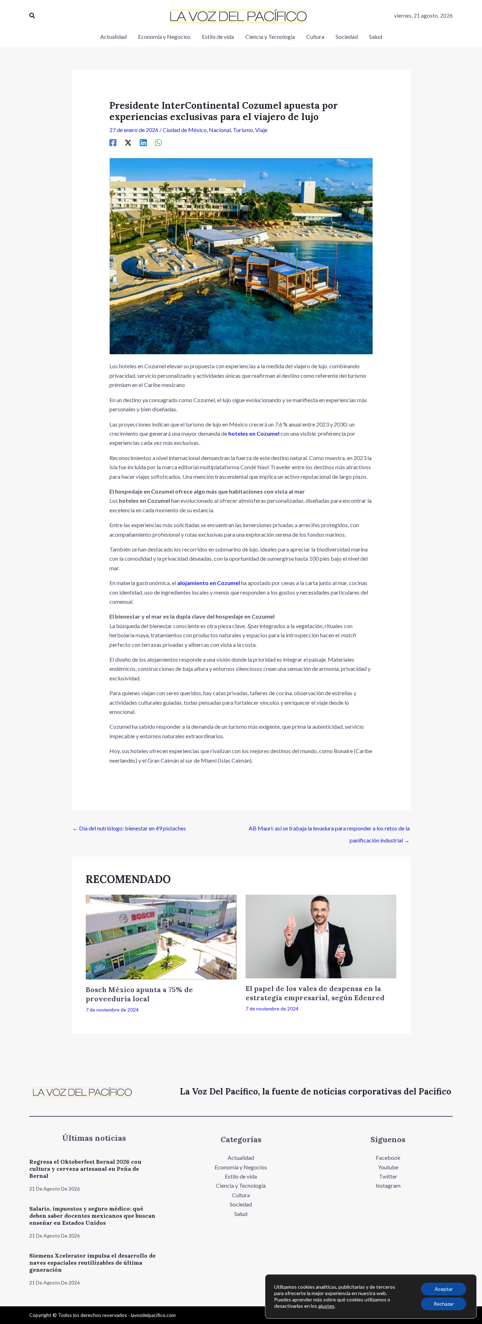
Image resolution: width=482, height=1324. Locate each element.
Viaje (261, 129)
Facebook (388, 1157)
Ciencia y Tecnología (241, 1185)
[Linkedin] (143, 142)
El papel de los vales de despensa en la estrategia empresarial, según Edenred (315, 993)
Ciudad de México (185, 129)
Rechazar (444, 1304)
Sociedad (241, 1204)
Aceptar (444, 1289)
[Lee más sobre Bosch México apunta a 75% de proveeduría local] (161, 936)
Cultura (241, 1195)
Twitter (388, 1176)
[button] (32, 15)
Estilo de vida (241, 1176)
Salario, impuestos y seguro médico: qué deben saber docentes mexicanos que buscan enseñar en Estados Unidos (92, 1215)
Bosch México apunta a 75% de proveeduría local (139, 994)
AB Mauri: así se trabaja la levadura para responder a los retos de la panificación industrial (329, 830)
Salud (240, 1213)
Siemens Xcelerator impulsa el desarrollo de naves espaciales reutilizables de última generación (92, 1262)
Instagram (388, 1185)
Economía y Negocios (241, 1167)
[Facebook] (112, 142)
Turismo (243, 129)
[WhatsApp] (158, 142)
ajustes (326, 1306)
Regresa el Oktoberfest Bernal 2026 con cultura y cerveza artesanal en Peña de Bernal (85, 1168)
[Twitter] (128, 142)
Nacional (220, 129)
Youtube (388, 1167)
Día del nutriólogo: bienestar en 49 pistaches (129, 828)
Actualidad (241, 1157)
